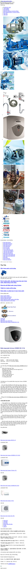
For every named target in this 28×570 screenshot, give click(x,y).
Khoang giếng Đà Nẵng (6, 298)
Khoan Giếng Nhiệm (5, 295)
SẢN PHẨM (6, 9)
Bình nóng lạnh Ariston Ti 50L (7, 500)
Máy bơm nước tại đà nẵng (8, 268)
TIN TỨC (5, 13)
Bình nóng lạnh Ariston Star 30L (8, 515)
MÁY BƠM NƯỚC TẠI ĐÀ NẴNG (11, 12)
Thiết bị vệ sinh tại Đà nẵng (8, 288)
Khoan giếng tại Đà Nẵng (6, 297)
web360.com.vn (11, 563)
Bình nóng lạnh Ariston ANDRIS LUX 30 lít (10, 455)
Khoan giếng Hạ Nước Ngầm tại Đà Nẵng (10, 299)
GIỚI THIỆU (6, 8)
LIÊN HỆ (5, 14)
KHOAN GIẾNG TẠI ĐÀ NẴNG (11, 11)
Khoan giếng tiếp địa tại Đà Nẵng (8, 300)
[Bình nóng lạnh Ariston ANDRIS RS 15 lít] (13, 346)
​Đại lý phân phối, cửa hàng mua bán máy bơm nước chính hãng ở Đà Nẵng (14, 281)
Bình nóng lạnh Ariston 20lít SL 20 (8, 440)
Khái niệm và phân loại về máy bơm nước (12, 291)
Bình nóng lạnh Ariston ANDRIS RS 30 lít (10, 485)
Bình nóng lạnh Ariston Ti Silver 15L (9, 470)
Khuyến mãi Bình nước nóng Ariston (11, 285)
